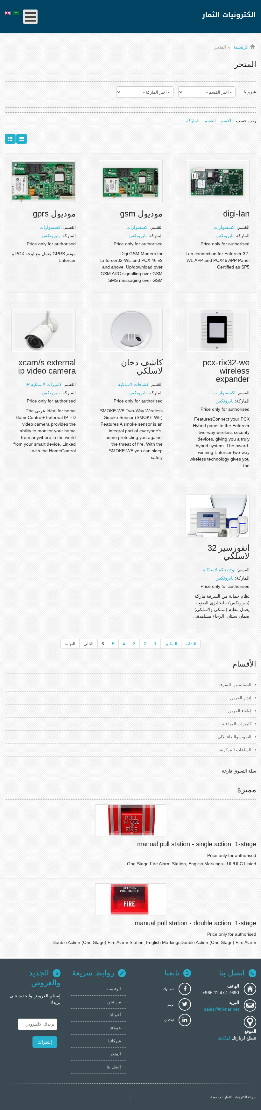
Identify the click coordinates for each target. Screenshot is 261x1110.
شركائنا (114, 1041)
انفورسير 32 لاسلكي (229, 552)
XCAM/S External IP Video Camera (47, 367)
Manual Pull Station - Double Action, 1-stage (195, 923)
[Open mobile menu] (30, 17)
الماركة (193, 120)
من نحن (114, 1002)
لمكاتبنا (224, 1037)
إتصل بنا (114, 1067)
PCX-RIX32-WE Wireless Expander (226, 371)
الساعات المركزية (235, 750)
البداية (190, 643)
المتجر (115, 1054)
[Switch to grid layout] (10, 139)
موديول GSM (141, 213)
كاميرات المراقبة (236, 723)
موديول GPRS (54, 213)
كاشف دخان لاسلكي (142, 367)
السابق (171, 643)
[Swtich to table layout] (21, 139)
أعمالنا (115, 1015)
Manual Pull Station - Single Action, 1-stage (196, 844)
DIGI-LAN (236, 213)
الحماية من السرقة (234, 684)
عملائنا (115, 1028)
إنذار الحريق (240, 697)
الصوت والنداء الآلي (234, 736)
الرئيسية (113, 989)
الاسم (226, 120)
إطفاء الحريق (239, 710)
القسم (210, 120)
